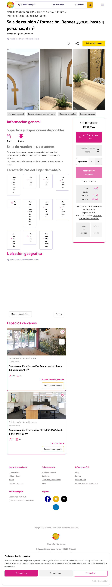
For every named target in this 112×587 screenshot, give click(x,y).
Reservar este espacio (88, 172)
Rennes (60, 12)
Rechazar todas (56, 573)
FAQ (44, 483)
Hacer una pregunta (83, 230)
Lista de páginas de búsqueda (86, 483)
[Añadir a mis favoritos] (68, 43)
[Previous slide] (11, 342)
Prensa (78, 476)
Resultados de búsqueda (20, 12)
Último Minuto (14, 476)
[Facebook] (48, 499)
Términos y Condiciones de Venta (90, 217)
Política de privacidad (99, 581)
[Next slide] (62, 342)
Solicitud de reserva (94, 43)
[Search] (90, 5)
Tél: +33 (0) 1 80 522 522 (56, 544)
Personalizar (90, 573)
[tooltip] (9, 136)
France (41, 12)
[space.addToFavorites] (62, 332)
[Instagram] (56, 499)
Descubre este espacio (53, 385)
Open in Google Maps (20, 314)
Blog (77, 472)
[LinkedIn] (56, 507)
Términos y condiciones (51, 480)
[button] (102, 5)
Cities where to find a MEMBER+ (21, 500)
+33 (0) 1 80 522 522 (90, 137)
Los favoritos (14, 472)
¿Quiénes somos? (49, 472)
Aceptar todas (21, 573)
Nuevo (11, 480)
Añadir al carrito (96, 230)
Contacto (45, 476)
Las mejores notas (16, 483)
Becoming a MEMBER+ (18, 497)
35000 (51, 12)
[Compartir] (77, 43)
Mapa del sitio (80, 480)
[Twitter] (64, 499)
